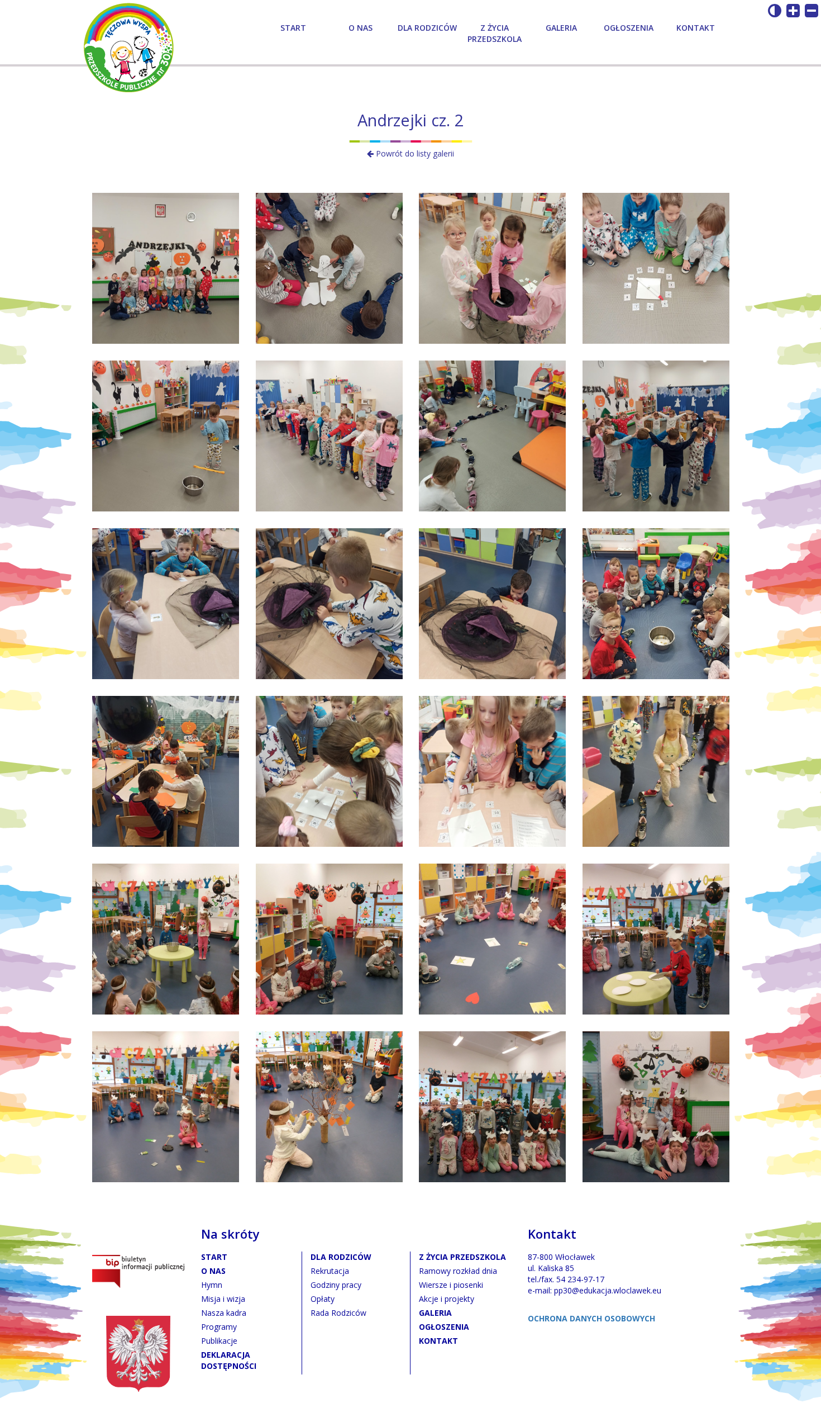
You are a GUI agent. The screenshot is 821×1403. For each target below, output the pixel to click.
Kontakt (695, 27)
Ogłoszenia (628, 27)
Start (293, 27)
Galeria (561, 27)
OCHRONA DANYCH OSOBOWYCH (591, 1318)
